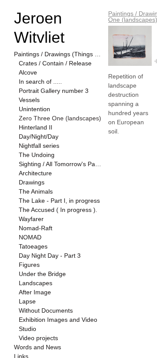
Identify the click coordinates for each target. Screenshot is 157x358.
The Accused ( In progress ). (58, 209)
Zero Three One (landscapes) (60, 118)
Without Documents (46, 310)
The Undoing (37, 154)
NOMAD (30, 237)
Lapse (27, 301)
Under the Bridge (42, 273)
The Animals (36, 191)
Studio (27, 328)
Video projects (38, 337)
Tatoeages (33, 246)
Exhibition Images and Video (58, 319)
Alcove (28, 72)
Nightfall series (39, 145)
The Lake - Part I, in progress (59, 200)
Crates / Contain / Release (55, 63)
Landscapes (35, 283)
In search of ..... (40, 81)
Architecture (35, 173)
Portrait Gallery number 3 (54, 90)
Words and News (37, 347)
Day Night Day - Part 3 (50, 255)
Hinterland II (35, 127)
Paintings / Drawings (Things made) (57, 54)
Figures (29, 264)
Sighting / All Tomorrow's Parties (60, 163)
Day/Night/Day (38, 136)
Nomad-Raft (35, 228)
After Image (35, 292)
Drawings (31, 182)
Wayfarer (31, 218)
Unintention (34, 109)
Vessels (29, 99)
